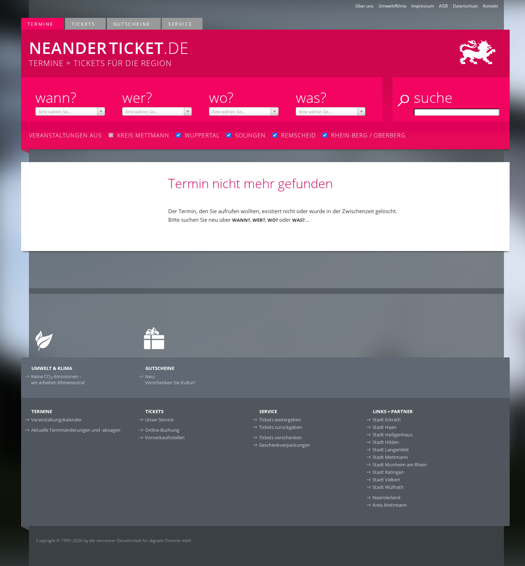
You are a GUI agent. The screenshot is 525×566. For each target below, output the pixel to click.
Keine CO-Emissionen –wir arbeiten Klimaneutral (58, 379)
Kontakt (490, 6)
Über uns (364, 6)
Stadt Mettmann (390, 457)
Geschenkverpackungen (284, 445)
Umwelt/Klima (392, 6)
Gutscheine (128, 23)
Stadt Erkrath (386, 419)
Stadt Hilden (385, 442)
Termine (37, 23)
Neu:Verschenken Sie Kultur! (170, 379)
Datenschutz (465, 6)
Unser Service (159, 419)
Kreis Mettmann (389, 505)
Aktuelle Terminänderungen (75, 430)
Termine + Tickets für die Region (109, 52)
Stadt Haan (384, 427)
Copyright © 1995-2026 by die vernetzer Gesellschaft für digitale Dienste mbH (113, 540)
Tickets (80, 23)
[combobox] (70, 111)
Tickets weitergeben (280, 419)
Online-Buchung (162, 430)
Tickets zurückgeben (280, 427)
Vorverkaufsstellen (165, 437)
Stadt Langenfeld (390, 449)
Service (177, 23)
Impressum (422, 6)
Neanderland (386, 497)
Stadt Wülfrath (388, 487)
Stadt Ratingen (388, 472)
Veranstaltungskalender (56, 419)
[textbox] (70, 112)
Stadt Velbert (386, 479)
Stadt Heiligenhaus (392, 434)
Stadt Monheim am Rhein (399, 464)
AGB (443, 6)
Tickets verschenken (280, 437)
